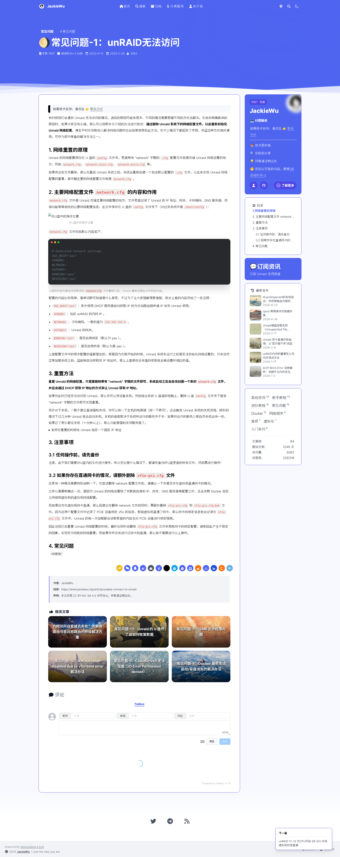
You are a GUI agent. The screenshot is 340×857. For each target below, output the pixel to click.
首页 (127, 6)
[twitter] (167, 568)
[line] (190, 568)
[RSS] (187, 821)
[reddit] (198, 568)
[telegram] (174, 568)
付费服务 (177, 6)
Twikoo (220, 783)
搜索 (142, 6)
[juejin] (229, 568)
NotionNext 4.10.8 (32, 847)
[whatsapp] (206, 568)
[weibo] (143, 568)
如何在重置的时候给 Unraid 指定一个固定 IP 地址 (86, 430)
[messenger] (182, 568)
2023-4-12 (96, 53)
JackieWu (67, 583)
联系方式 (96, 109)
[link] (119, 568)
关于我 (198, 6)
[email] (151, 568)
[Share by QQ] (135, 568)
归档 (158, 6)
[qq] (135, 568)
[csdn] (222, 568)
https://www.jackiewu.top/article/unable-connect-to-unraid (99, 589)
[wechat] (127, 568)
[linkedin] (214, 568)
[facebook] (159, 568)
